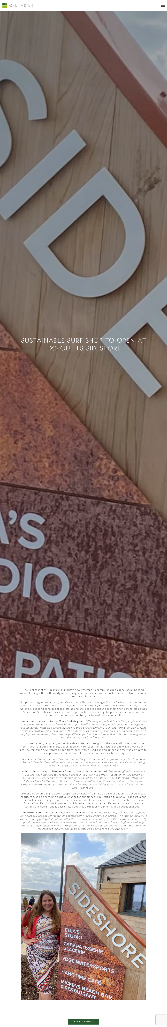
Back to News (83, 1021)
